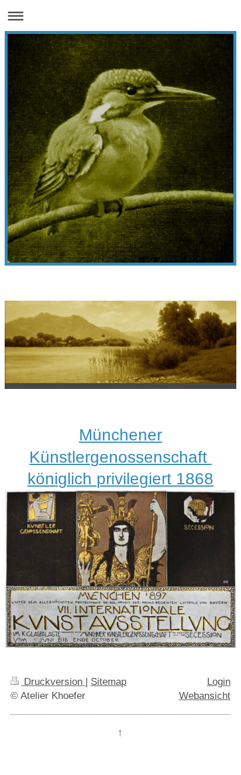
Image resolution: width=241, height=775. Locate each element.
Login (218, 681)
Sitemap (108, 681)
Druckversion (53, 681)
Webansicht (204, 695)
